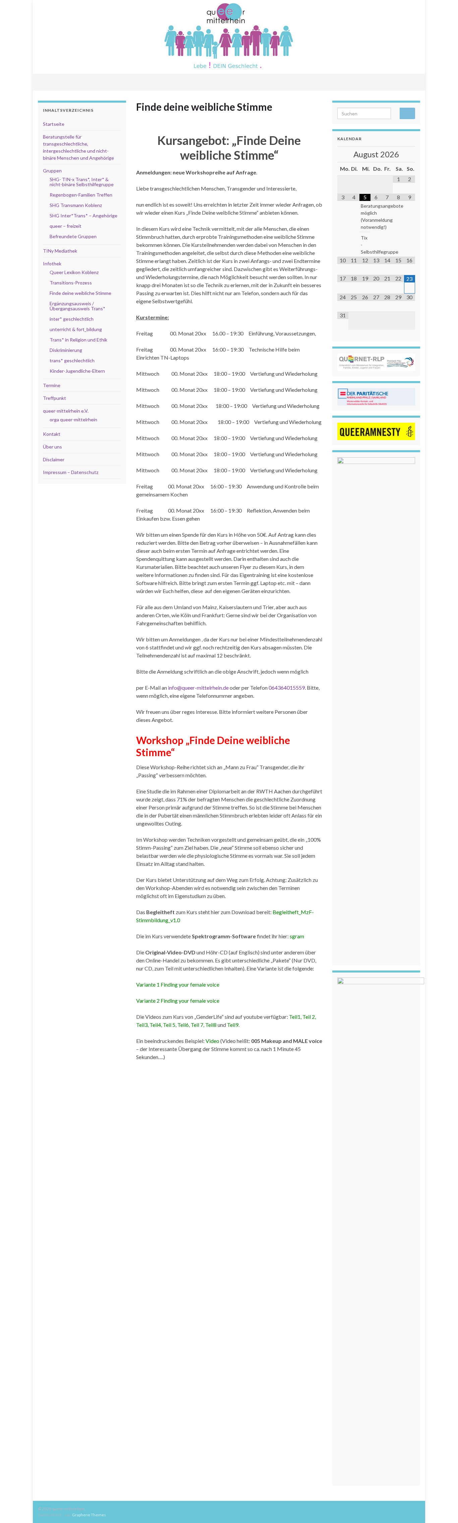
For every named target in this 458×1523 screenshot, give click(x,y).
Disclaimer (53, 459)
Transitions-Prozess (71, 282)
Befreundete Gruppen (73, 236)
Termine (51, 385)
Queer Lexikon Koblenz (74, 272)
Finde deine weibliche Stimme (80, 293)
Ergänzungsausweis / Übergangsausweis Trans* (77, 306)
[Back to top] (443, 1508)
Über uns (52, 447)
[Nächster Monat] (409, 154)
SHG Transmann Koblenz (76, 205)
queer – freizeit (65, 226)
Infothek (52, 263)
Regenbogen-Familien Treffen (81, 195)
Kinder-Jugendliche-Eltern (77, 371)
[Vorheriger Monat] (342, 154)
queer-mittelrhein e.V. (66, 411)
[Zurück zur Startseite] (229, 37)
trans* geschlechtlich (72, 360)
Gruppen (52, 170)
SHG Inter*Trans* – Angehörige (83, 215)
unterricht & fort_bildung (76, 329)
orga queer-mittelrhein (73, 419)
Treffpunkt (54, 398)
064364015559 (287, 687)
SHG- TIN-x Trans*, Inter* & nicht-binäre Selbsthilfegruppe (82, 181)
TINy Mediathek (60, 251)
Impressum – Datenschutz (70, 472)
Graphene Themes (89, 1514)
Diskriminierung (66, 350)
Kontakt (51, 434)
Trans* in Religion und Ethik (78, 340)
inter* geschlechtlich (72, 319)
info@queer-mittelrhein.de (198, 687)
